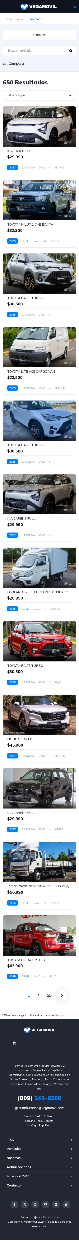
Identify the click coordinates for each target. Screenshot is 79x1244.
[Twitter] (25, 1204)
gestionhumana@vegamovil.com (39, 1108)
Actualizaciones (19, 1167)
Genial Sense (51, 1217)
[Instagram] (35, 1204)
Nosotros (14, 1158)
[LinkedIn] (56, 1204)
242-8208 (39, 1098)
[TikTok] (66, 1204)
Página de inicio (13, 19)
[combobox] (39, 95)
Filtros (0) (39, 34)
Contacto (14, 1185)
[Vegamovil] (39, 7)
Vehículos (14, 1149)
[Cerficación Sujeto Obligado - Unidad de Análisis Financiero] (39, 1045)
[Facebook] (14, 1204)
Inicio (11, 1139)
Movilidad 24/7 (18, 1176)
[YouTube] (45, 1204)
